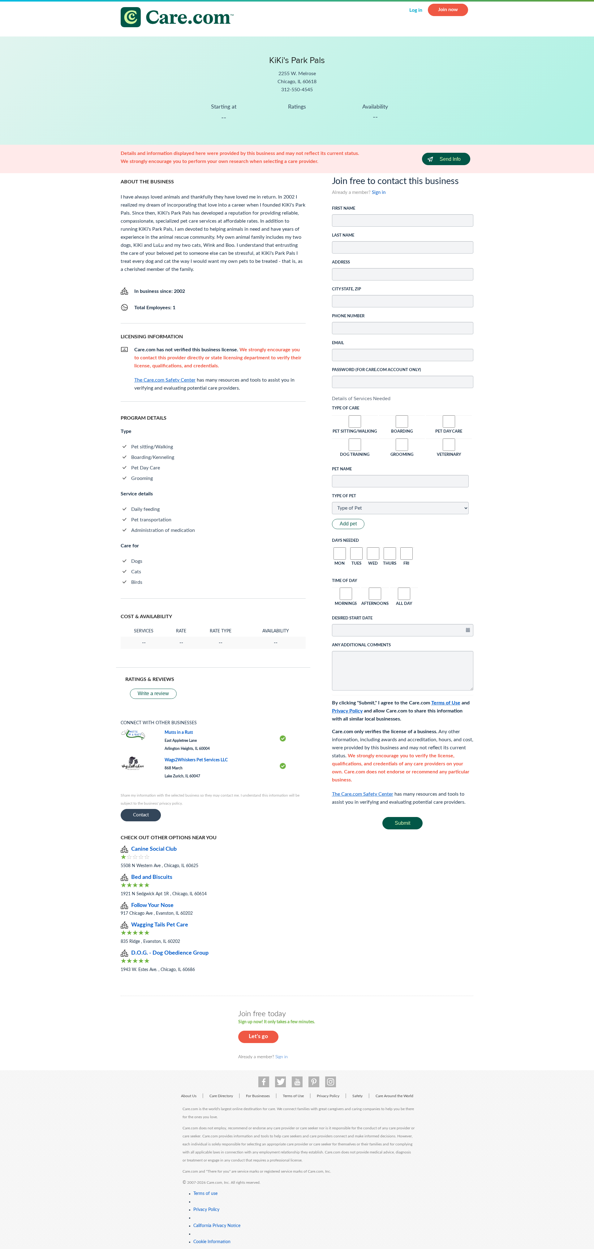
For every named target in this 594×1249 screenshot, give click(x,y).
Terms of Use (445, 702)
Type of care (345, 408)
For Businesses (258, 1096)
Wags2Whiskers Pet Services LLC (196, 760)
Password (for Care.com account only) (376, 370)
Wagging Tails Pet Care (159, 925)
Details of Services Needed (361, 398)
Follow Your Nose (152, 905)
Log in (415, 10)
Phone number (348, 316)
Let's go (258, 1036)
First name (343, 209)
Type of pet (344, 496)
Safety (357, 1096)
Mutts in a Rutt (179, 732)
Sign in (378, 192)
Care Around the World (394, 1096)
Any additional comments (361, 645)
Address (341, 262)
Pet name (342, 469)
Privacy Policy (347, 710)
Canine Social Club (154, 849)
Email (338, 343)
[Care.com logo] (179, 18)
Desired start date (352, 618)
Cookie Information (211, 1242)
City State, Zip (346, 289)
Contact (141, 815)
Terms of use (205, 1193)
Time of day (344, 581)
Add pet (348, 523)
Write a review (153, 693)
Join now (448, 9)
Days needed (345, 541)
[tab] (403, 398)
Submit (402, 823)
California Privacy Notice (216, 1226)
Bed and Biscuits (151, 877)
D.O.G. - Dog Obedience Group (170, 953)
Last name (343, 235)
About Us (188, 1096)
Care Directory (221, 1096)
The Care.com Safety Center (362, 794)
